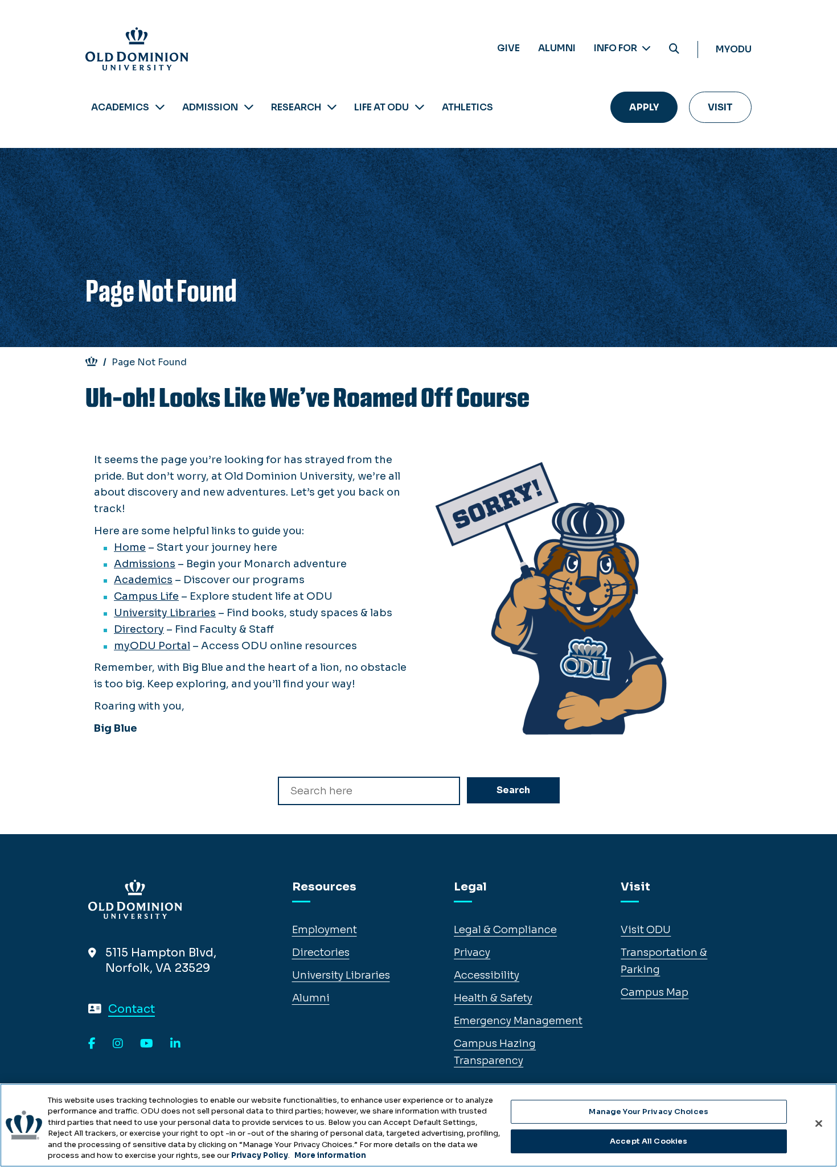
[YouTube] (146, 1044)
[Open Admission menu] (249, 107)
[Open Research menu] (332, 107)
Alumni (557, 48)
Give (508, 48)
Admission (210, 107)
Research (296, 107)
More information (330, 1155)
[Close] (818, 1123)
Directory (139, 629)
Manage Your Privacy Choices (648, 1111)
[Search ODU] (674, 49)
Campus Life (146, 596)
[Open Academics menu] (160, 107)
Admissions (144, 564)
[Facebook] (92, 1044)
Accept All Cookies (648, 1141)
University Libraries (165, 613)
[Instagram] (118, 1044)
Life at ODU (381, 107)
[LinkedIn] (175, 1044)
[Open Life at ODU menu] (420, 107)
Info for (616, 48)
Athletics (467, 107)
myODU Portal (152, 646)
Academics (120, 107)
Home (130, 547)
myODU (734, 49)
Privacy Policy (259, 1155)
